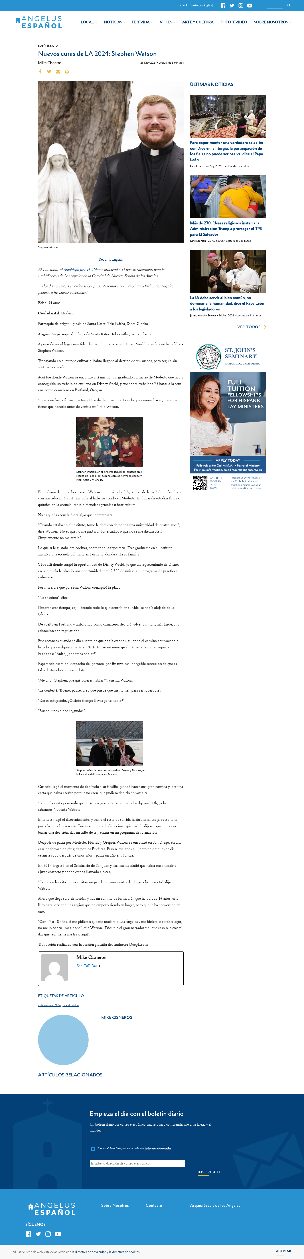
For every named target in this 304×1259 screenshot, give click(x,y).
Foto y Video (234, 22)
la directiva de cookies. (124, 1252)
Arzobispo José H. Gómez (83, 269)
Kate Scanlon (198, 240)
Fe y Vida (141, 22)
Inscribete (209, 1172)
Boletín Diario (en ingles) (196, 5)
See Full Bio (87, 965)
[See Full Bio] (99, 966)
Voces (166, 22)
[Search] (289, 5)
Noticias (113, 22)
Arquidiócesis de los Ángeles (215, 1205)
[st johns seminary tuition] (228, 491)
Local (87, 22)
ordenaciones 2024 (49, 1005)
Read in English (111, 259)
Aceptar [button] (283, 1251)
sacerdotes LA (71, 1005)
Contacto (154, 1205)
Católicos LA (48, 46)
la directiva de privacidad (89, 1252)
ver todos (249, 327)
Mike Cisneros (49, 62)
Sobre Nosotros (271, 22)
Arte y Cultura (197, 22)
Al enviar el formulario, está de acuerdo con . (134, 1148)
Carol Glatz (197, 166)
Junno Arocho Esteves (203, 315)
